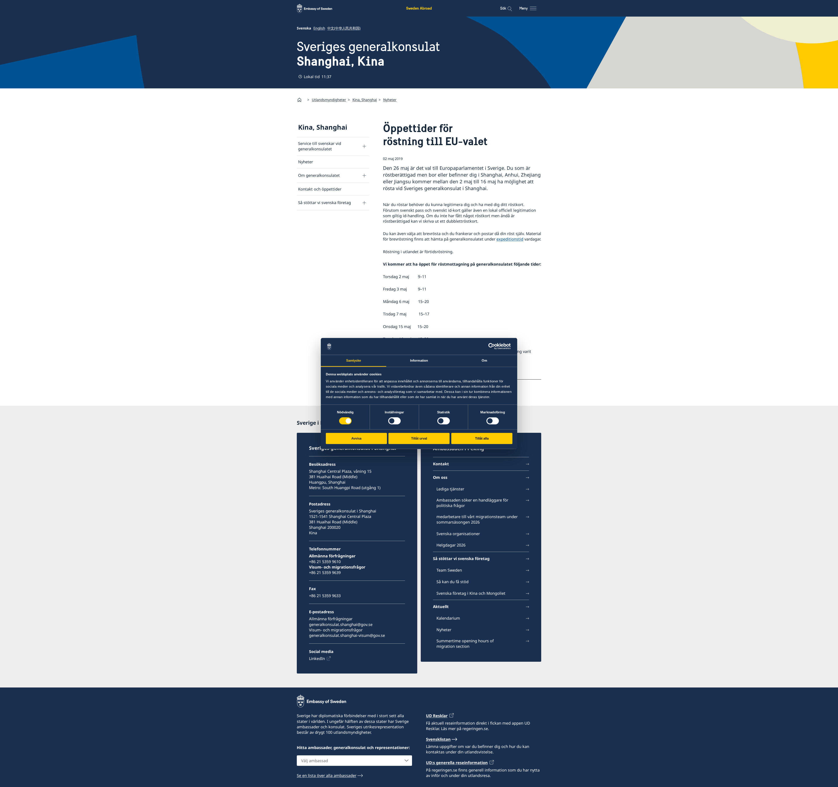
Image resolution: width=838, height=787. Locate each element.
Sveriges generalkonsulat (368, 54)
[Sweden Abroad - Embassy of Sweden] (318, 8)
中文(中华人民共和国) (344, 28)
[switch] (394, 421)
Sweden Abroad (419, 8)
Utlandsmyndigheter (329, 99)
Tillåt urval (419, 438)
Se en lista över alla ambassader (326, 775)
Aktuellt (441, 606)
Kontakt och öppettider (319, 189)
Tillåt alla (482, 438)
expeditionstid (509, 239)
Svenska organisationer (458, 533)
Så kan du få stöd (452, 581)
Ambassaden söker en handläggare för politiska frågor (472, 502)
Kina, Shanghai (364, 99)
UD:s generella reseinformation (457, 762)
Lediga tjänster (450, 488)
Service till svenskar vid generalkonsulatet (319, 146)
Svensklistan (438, 739)
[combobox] (354, 760)
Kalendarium (448, 618)
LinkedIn (317, 658)
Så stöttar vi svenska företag (324, 202)
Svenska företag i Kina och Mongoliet (470, 593)
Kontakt (441, 463)
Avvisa (356, 438)
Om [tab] (484, 360)
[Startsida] (301, 99)
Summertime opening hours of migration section (465, 643)
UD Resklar (437, 715)
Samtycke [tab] (353, 360)
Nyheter (390, 99)
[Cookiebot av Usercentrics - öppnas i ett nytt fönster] (493, 346)
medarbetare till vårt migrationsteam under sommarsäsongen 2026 (477, 519)
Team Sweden (449, 570)
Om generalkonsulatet (319, 175)
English (319, 28)
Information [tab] (419, 360)
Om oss (440, 477)
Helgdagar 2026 (450, 545)
